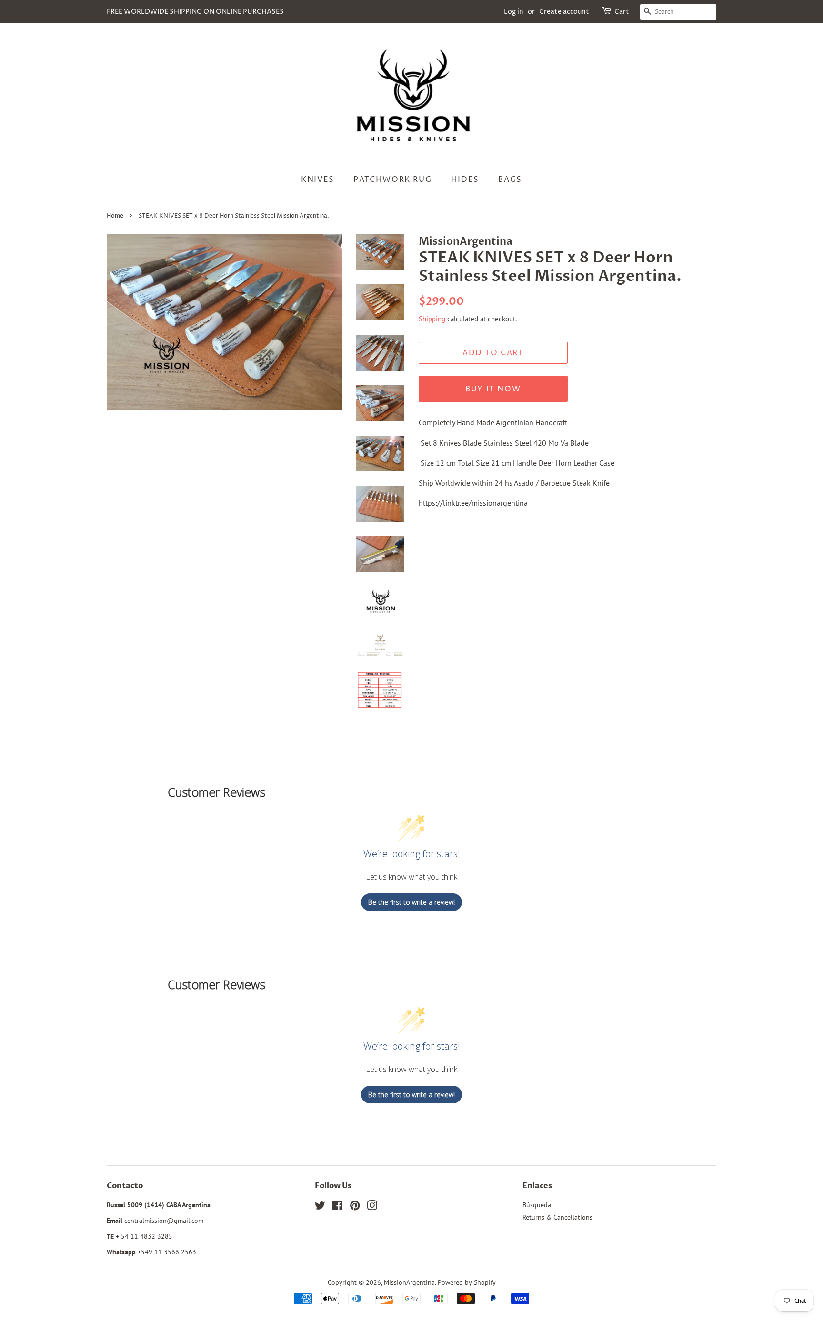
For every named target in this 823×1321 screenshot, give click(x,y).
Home (115, 216)
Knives (317, 179)
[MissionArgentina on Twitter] (320, 1207)
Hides (465, 179)
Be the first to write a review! (411, 902)
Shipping (432, 318)
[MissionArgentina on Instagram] (372, 1207)
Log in (513, 11)
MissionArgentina (409, 1282)
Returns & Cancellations (557, 1217)
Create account (564, 11)
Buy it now (493, 389)
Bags (510, 179)
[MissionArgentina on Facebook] (337, 1207)
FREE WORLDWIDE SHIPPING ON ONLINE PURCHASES (195, 11)
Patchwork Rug (392, 179)
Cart (621, 11)
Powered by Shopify (467, 1282)
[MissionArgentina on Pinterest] (355, 1207)
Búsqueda (536, 1205)
